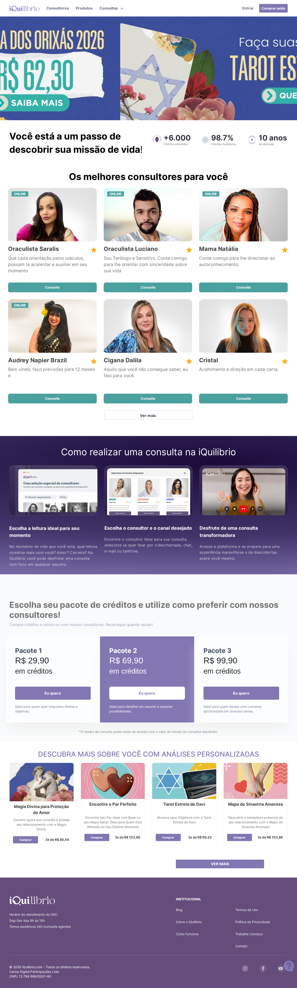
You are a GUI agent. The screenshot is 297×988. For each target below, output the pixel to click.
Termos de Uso (246, 910)
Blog (179, 910)
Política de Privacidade (252, 922)
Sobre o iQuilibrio (189, 922)
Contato (241, 946)
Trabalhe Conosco (249, 934)
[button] (111, 8)
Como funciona (187, 934)
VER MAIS (220, 864)
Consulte (52, 287)
